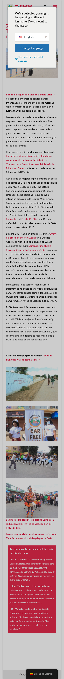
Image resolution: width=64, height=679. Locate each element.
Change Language (32, 48)
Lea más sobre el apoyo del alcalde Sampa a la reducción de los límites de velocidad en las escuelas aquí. (30, 523)
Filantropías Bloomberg (39, 155)
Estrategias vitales (16, 155)
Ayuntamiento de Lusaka (19, 160)
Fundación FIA (29, 219)
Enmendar (11, 219)
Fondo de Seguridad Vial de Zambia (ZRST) (30, 94)
